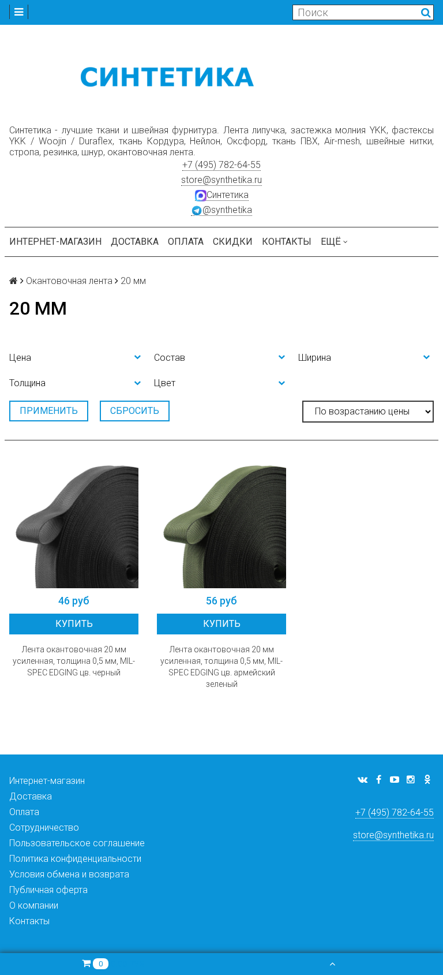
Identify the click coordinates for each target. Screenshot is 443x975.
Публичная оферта (48, 889)
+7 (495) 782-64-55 (221, 164)
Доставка (135, 241)
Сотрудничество (44, 827)
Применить (49, 410)
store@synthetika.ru (221, 179)
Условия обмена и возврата (69, 874)
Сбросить (134, 410)
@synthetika (227, 209)
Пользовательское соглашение (77, 843)
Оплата (186, 241)
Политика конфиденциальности (75, 858)
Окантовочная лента (69, 280)
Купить (74, 623)
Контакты (286, 241)
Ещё (331, 241)
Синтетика (228, 194)
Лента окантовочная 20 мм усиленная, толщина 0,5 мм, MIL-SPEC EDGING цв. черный (74, 661)
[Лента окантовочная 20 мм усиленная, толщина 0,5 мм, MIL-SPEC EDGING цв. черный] (73, 523)
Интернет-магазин (55, 241)
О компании (33, 905)
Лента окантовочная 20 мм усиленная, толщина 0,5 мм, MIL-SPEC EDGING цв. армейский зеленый (221, 667)
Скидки (233, 241)
